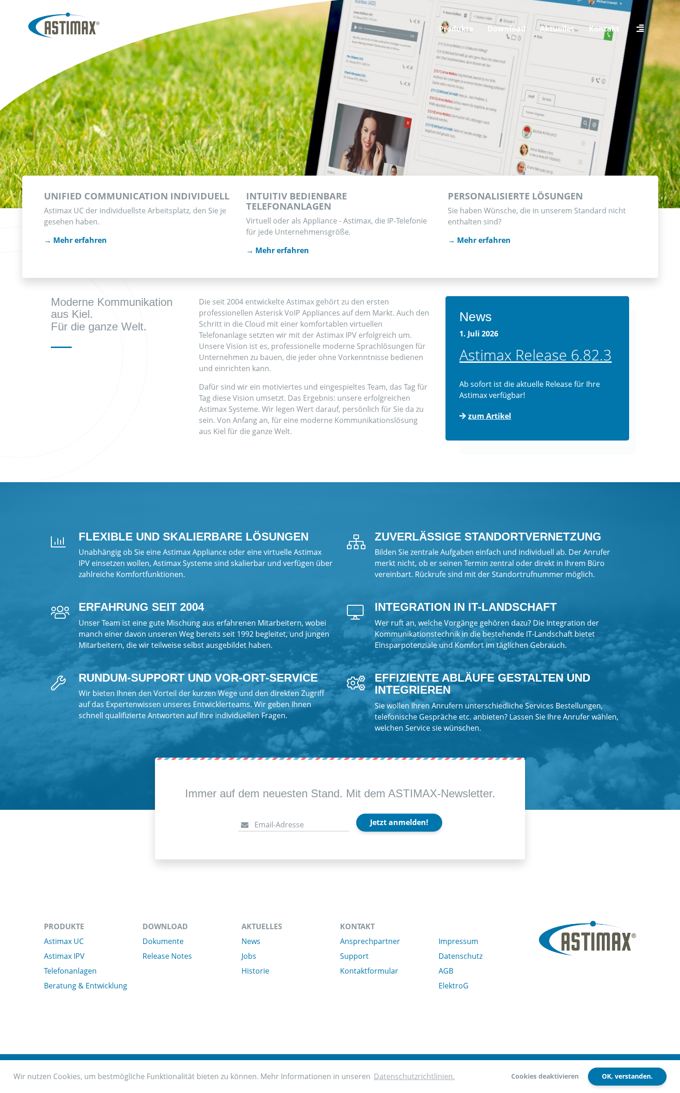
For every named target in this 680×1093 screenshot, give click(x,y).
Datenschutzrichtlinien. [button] (414, 1076)
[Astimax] (63, 25)
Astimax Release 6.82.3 (535, 355)
